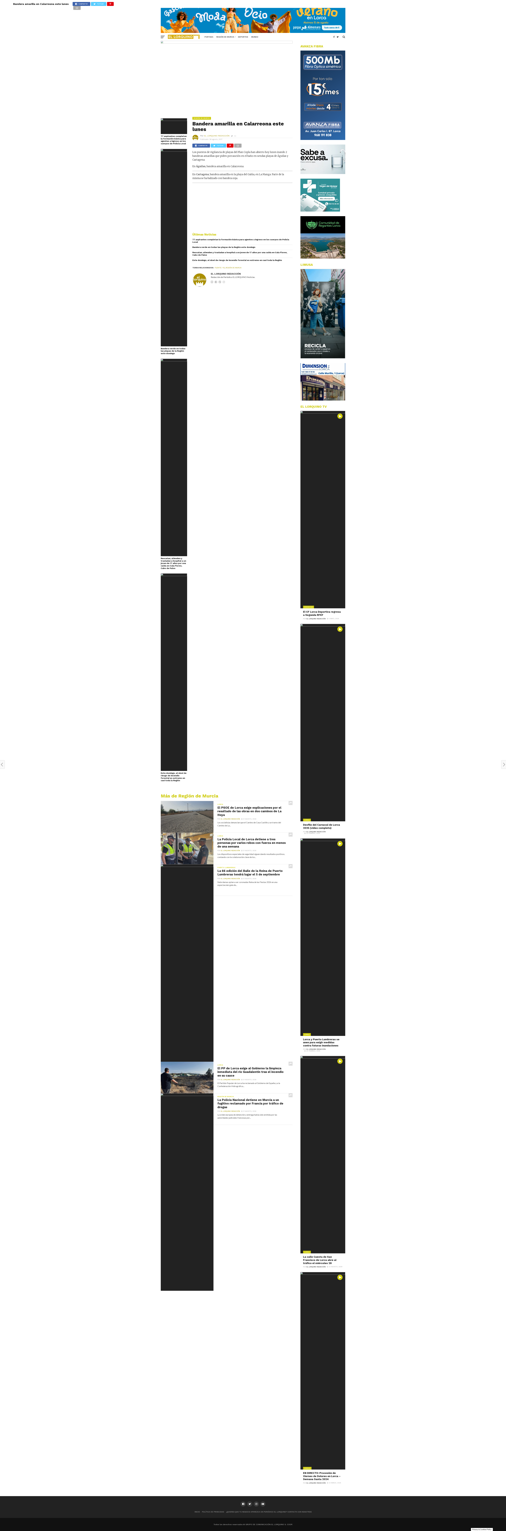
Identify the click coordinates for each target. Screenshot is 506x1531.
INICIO (197, 1512)
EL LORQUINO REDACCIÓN (217, 136)
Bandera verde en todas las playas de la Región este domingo (173, 351)
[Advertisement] (242, 206)
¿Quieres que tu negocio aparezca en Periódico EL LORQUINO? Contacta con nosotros (269, 1512)
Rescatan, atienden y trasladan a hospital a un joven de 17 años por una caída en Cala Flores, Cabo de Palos (173, 563)
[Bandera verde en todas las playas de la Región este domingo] (174, 150)
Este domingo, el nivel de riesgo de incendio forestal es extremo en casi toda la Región (173, 777)
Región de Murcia (225, 37)
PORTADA (209, 37)
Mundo (254, 37)
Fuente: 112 (220, 268)
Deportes (243, 37)
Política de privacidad (213, 1512)
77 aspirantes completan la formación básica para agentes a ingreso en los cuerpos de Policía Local (174, 140)
